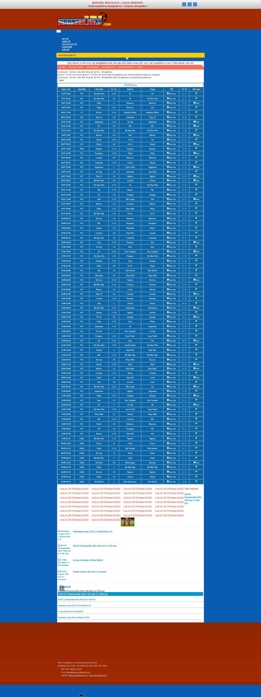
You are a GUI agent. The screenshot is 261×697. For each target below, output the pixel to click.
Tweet (61, 80)
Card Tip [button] (66, 41)
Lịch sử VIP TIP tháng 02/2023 (106, 519)
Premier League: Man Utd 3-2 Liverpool (89, 572)
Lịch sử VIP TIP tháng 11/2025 (169, 488)
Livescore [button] (67, 47)
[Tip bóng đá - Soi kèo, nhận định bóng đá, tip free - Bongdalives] (84, 25)
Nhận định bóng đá (67, 55)
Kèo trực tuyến (76, 67)
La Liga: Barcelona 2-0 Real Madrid (88, 560)
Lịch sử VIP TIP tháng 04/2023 (169, 515)
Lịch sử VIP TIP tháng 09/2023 (137, 510)
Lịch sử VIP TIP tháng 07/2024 (74, 502)
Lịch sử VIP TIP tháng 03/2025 (74, 497)
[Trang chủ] (63, 36)
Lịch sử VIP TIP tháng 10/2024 (106, 497)
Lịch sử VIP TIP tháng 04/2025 (169, 493)
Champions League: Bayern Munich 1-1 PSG (73, 617)
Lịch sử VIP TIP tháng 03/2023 (74, 519)
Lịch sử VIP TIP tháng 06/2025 (106, 493)
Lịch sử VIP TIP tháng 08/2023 (169, 510)
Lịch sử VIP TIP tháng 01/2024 (137, 506)
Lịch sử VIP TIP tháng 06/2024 (106, 502)
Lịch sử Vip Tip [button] (69, 44)
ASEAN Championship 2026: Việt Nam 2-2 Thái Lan (83, 594)
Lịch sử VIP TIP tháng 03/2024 (74, 506)
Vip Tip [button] (65, 38)
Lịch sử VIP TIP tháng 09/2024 (137, 497)
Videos (140, 67)
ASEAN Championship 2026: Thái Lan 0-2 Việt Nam (94, 546)
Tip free (62, 67)
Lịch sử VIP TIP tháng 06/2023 (106, 515)
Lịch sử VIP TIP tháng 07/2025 (74, 493)
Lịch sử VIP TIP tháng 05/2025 (137, 493)
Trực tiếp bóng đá (126, 67)
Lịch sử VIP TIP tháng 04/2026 (106, 488)
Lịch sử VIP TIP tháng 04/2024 (169, 502)
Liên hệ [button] (65, 49)
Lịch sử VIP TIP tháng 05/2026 (74, 488)
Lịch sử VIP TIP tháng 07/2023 (74, 515)
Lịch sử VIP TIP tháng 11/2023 (74, 510)
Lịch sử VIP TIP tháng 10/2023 (105, 510)
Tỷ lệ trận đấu (92, 67)
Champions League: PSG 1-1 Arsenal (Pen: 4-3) (92, 531)
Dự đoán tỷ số (108, 67)
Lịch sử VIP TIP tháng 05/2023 (137, 515)
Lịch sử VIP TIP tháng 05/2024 (137, 502)
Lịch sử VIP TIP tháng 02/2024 (106, 506)
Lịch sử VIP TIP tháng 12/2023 (169, 506)
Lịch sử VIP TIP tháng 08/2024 (169, 497)
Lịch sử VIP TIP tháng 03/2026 (137, 488)
